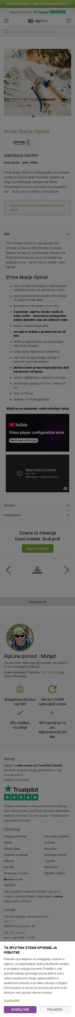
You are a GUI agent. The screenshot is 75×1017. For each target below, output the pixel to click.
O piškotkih (11, 1000)
